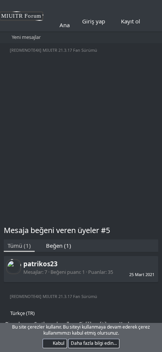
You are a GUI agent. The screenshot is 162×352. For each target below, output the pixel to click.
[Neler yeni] (151, 21)
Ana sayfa (72, 25)
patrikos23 (40, 263)
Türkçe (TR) (22, 313)
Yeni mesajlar (26, 37)
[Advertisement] (81, 140)
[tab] (55, 245)
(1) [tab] (19, 245)
